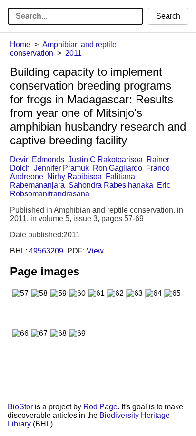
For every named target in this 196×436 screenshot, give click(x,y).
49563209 (46, 251)
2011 (73, 53)
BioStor (20, 407)
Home (20, 45)
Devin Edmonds (37, 159)
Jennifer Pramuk (61, 168)
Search (168, 16)
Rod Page (100, 407)
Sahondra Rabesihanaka (111, 185)
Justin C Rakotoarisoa (105, 159)
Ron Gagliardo (117, 168)
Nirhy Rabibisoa (74, 176)
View (95, 251)
